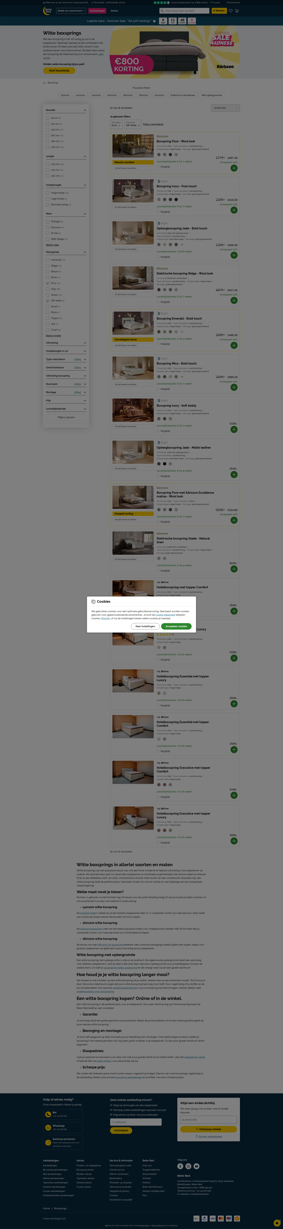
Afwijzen (105, 618)
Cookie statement (165, 614)
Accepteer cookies (176, 626)
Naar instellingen (145, 626)
